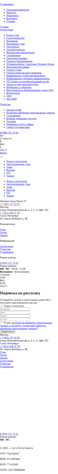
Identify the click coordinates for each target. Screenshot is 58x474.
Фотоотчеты (13, 93)
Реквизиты (12, 15)
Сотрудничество (15, 38)
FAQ (9, 96)
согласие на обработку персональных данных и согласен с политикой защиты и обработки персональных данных (26, 325)
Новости (11, 12)
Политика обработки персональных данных (30, 112)
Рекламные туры (15, 43)
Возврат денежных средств (21, 118)
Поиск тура (12, 35)
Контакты (11, 18)
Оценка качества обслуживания (23, 72)
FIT (8, 173)
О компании (7, 4)
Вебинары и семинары (18, 87)
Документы (12, 46)
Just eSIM (11, 99)
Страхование (13, 55)
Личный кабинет (15, 49)
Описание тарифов (16, 58)
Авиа (9, 167)
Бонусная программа (17, 67)
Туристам (5, 104)
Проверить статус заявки (20, 124)
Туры (3, 229)
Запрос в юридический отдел (22, 84)
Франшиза (12, 41)
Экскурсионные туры (18, 164)
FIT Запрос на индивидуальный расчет (27, 81)
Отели (3, 232)
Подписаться (7, 331)
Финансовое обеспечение (20, 52)
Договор (11, 121)
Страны (4, 26)
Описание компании (17, 9)
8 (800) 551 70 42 (9, 132)
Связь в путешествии (18, 127)
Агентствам (6, 29)
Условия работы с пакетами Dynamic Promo (30, 64)
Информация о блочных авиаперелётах (28, 78)
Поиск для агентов (16, 161)
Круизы (10, 170)
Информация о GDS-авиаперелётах (25, 75)
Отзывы (10, 21)
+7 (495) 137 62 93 (10, 204)
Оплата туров (13, 70)
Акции (10, 175)
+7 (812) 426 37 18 (10, 212)
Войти (3, 153)
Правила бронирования (19, 61)
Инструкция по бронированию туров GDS (29, 90)
